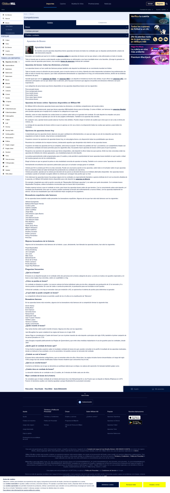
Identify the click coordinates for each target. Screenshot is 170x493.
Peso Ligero (29, 388)
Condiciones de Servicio (109, 470)
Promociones (93, 3)
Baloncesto (8, 72)
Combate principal (31, 31)
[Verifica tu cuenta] (149, 19)
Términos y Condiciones (51, 416)
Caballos (8, 87)
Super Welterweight (60, 388)
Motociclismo (9, 137)
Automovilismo (9, 65)
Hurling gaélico (9, 134)
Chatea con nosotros (29, 420)
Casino (63, 3)
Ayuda (25, 416)
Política (7, 141)
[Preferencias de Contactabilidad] (149, 39)
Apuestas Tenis (112, 429)
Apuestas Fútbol (112, 425)
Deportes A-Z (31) (11, 62)
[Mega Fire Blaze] (149, 50)
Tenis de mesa (9, 159)
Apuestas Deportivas (113, 416)
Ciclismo (8, 90)
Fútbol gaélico (9, 116)
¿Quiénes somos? (91, 416)
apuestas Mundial (119, 109)
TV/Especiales (9, 163)
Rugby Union (9, 148)
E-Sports (8, 101)
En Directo (8, 15)
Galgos (7, 119)
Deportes (50, 3)
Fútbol (7, 40)
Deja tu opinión (27, 433)
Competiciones (10, 33)
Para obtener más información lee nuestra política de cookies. (21, 490)
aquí (105, 476)
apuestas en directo (83, 179)
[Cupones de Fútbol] (149, 29)
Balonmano (8, 76)
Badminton (8, 69)
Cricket (7, 94)
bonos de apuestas (67, 61)
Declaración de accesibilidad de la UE (31, 438)
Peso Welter (48, 388)
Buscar (7, 18)
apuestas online (63, 56)
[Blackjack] (149, 60)
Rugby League (9, 145)
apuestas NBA (64, 79)
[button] (85, 402)
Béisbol (7, 83)
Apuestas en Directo (113, 420)
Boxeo (7, 23)
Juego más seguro (28, 425)
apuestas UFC (118, 79)
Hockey (7, 127)
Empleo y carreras (70, 416)
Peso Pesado (39, 388)
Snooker (8, 152)
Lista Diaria (9, 26)
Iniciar (150, 4)
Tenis (7, 44)
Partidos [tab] (50, 23)
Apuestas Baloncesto (113, 433)
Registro (160, 4)
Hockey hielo (9, 130)
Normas (46, 425)
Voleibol (7, 170)
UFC (6, 166)
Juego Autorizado (28, 429)
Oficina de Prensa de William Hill (73, 425)
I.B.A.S (136, 451)
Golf (6, 123)
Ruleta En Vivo (77, 3)
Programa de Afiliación (71, 420)
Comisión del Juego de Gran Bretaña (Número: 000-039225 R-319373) (108, 449)
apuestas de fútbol (49, 79)
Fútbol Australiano (10, 112)
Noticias (107, 3)
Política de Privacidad (50, 420)
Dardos (7, 98)
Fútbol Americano (10, 109)
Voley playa (8, 173)
